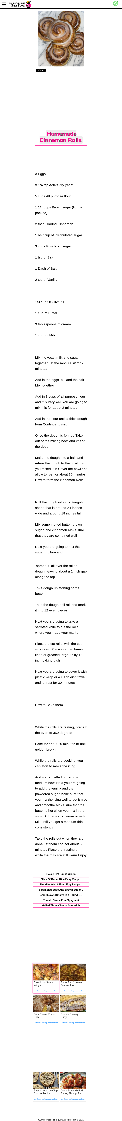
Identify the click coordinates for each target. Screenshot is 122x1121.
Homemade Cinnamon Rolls (60, 137)
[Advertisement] (61, 101)
